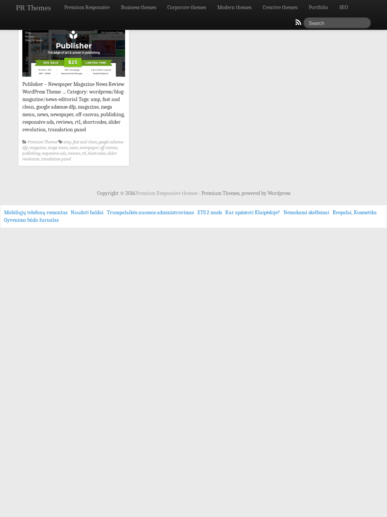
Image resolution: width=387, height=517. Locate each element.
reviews (74, 153)
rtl (84, 153)
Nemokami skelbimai (306, 212)
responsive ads (54, 153)
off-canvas (109, 147)
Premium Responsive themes (166, 193)
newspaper (89, 147)
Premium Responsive (87, 7)
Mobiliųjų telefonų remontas (35, 212)
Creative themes (280, 7)
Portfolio (318, 7)
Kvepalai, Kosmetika (355, 212)
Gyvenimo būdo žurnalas (31, 220)
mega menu (58, 147)
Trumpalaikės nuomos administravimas (150, 212)
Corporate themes (186, 7)
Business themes (138, 7)
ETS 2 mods (209, 212)
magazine (37, 147)
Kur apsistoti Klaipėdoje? (252, 212)
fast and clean (85, 142)
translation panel (56, 159)
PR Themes (33, 7)
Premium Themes (42, 142)
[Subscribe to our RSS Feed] (298, 24)
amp (67, 142)
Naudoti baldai (87, 212)
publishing (31, 153)
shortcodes (97, 153)
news (74, 147)
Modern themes (234, 7)
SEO (343, 7)
